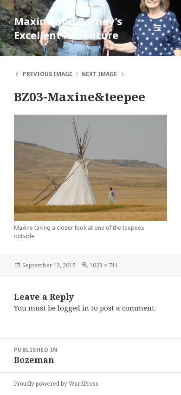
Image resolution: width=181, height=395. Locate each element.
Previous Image (47, 74)
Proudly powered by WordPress (56, 384)
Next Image (99, 74)
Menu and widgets (157, 37)
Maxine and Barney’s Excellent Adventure (68, 28)
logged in (73, 307)
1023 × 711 (104, 265)
